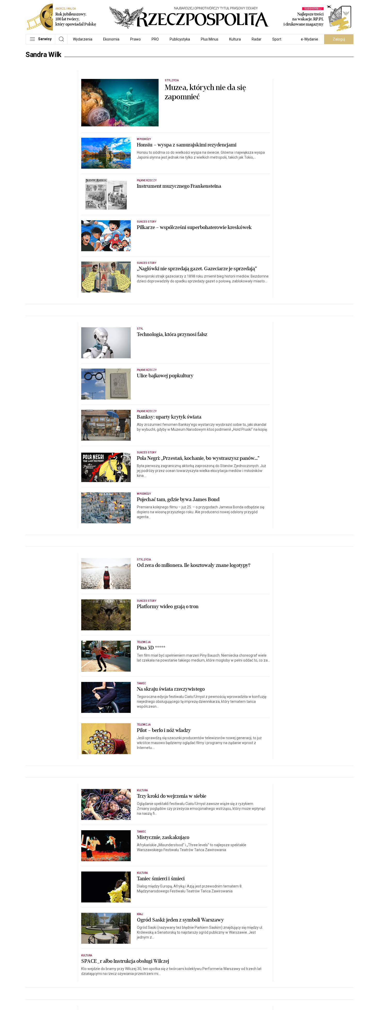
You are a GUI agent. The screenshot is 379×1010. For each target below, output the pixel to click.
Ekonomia (111, 39)
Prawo (135, 39)
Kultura (235, 39)
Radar (256, 39)
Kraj (140, 914)
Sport (276, 39)
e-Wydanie (309, 39)
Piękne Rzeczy (146, 180)
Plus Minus (209, 39)
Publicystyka (180, 39)
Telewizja (144, 642)
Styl (140, 328)
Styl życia (172, 80)
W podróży (144, 139)
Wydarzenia (82, 39)
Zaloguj (339, 39)
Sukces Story (146, 221)
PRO (155, 39)
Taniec (141, 683)
